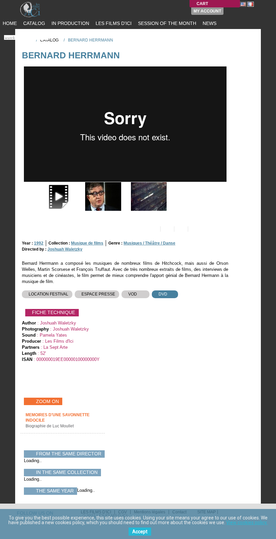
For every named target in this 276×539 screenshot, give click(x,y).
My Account (207, 11)
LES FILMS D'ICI (113, 23)
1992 (38, 243)
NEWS (208, 23)
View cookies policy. (247, 522)
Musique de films (87, 243)
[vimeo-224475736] (57, 196)
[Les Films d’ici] (37, 9)
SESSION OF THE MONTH (166, 23)
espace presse (98, 294)
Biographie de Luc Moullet (50, 426)
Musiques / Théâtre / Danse (149, 243)
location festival (48, 294)
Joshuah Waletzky (64, 249)
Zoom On (47, 401)
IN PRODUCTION (69, 23)
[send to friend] (153, 229)
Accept (139, 531)
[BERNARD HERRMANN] (102, 196)
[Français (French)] (250, 4)
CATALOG (33, 23)
